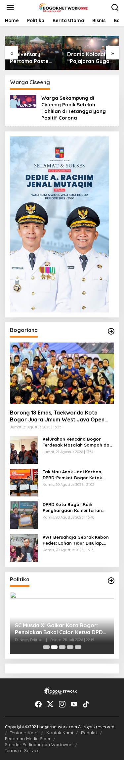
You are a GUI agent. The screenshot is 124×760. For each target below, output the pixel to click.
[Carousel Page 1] (46, 647)
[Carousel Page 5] (78, 647)
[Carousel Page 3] (62, 647)
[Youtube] (74, 704)
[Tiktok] (86, 704)
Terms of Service (22, 750)
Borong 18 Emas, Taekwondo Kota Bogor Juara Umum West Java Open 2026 (57, 416)
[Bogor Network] (63, 7)
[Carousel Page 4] (70, 647)
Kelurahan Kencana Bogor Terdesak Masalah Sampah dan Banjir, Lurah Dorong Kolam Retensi (77, 442)
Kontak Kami (59, 732)
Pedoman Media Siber (28, 738)
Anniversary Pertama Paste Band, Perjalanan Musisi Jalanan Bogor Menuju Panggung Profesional (31, 58)
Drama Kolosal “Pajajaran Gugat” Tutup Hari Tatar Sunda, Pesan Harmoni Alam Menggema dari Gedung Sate (90, 58)
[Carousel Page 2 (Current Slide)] (54, 647)
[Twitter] (50, 704)
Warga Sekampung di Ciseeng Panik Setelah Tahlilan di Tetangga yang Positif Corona (73, 108)
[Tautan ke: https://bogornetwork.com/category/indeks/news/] (111, 581)
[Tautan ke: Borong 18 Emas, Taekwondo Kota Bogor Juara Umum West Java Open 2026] (62, 373)
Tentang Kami (24, 732)
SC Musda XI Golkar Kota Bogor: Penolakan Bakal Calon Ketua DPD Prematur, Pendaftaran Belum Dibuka (59, 629)
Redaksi (89, 732)
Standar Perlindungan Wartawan (38, 744)
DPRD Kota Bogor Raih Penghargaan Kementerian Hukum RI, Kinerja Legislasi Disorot (72, 507)
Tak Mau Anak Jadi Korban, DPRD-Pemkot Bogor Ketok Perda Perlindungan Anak (73, 475)
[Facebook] (38, 704)
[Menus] (10, 7)
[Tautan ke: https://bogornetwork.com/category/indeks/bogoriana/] (111, 331)
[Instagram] (62, 704)
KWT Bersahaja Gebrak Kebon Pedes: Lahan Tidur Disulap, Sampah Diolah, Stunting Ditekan (76, 540)
